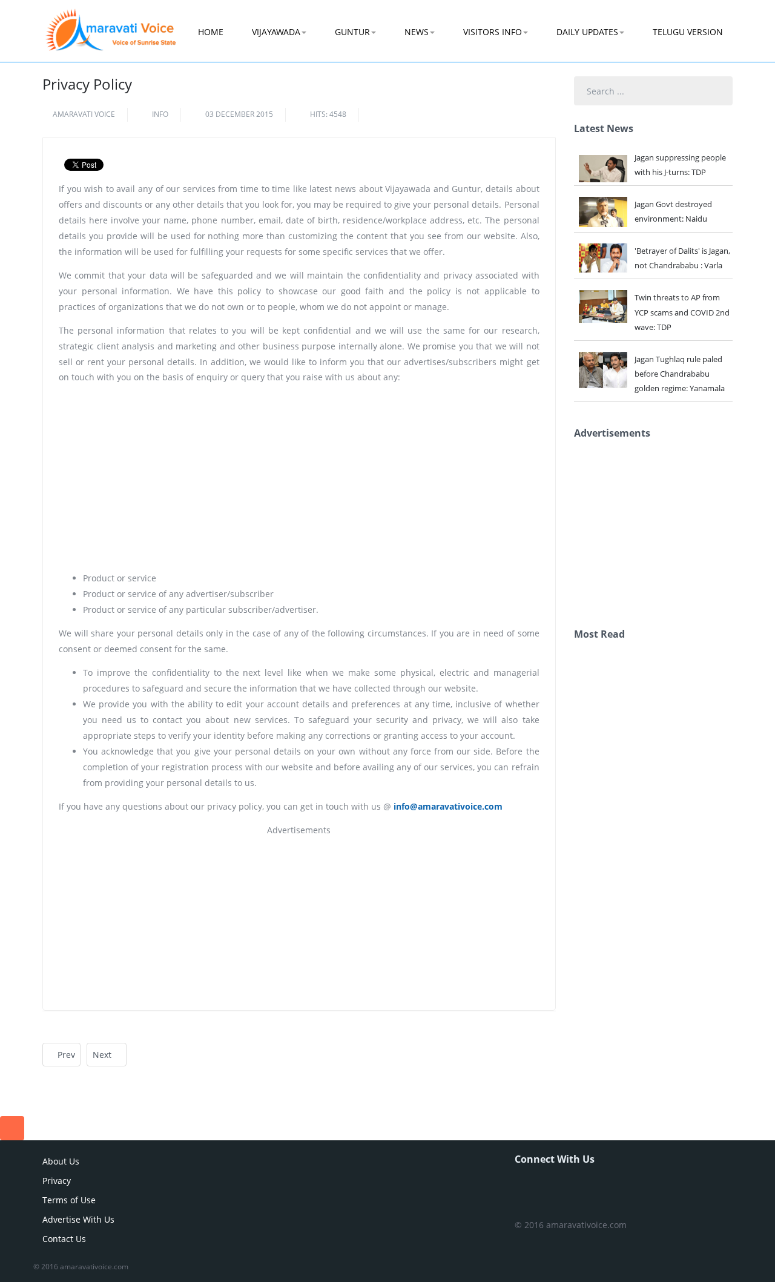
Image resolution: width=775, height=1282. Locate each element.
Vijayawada (276, 32)
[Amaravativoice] (110, 22)
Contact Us (64, 1238)
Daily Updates (587, 32)
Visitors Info (492, 32)
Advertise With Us (78, 1219)
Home (210, 32)
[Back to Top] (12, 1128)
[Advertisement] (299, 478)
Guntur (352, 32)
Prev (65, 1054)
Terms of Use (69, 1200)
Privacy (56, 1180)
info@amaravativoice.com (448, 806)
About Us (60, 1161)
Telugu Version (688, 32)
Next (103, 1054)
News (416, 32)
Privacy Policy (87, 84)
